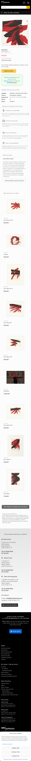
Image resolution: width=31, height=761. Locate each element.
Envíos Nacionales (5, 653)
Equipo (2, 685)
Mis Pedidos (5, 668)
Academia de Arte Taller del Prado (9, 694)
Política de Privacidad (17, 759)
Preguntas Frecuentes (6, 657)
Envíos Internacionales (6, 651)
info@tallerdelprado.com (14, 598)
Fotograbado (13, 95)
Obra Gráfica (24, 93)
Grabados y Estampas (15, 93)
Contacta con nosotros (23, 124)
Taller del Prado (5, 683)
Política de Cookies (22, 740)
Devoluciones (4, 650)
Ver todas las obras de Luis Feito (15, 507)
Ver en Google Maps (7, 551)
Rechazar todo (15, 752)
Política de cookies (8, 759)
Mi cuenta (3, 666)
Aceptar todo (15, 748)
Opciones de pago (5, 655)
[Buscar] (28, 7)
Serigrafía (19, 95)
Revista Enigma (5, 691)
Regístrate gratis (8, 80)
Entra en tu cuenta (8, 77)
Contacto (3, 659)
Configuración (15, 756)
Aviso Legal (25, 759)
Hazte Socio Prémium (6, 674)
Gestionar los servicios (7, 743)
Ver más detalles (17, 138)
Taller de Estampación (7, 692)
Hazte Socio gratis (6, 60)
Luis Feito (4, 49)
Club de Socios (4, 672)
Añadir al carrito (8, 71)
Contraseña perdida (7, 670)
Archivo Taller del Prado (24, 46)
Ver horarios (5, 553)
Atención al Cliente (5, 648)
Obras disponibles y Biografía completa (14, 180)
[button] (27, 21)
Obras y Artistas (5, 687)
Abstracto (12, 101)
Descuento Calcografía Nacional (9, 676)
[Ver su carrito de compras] (27, 3)
